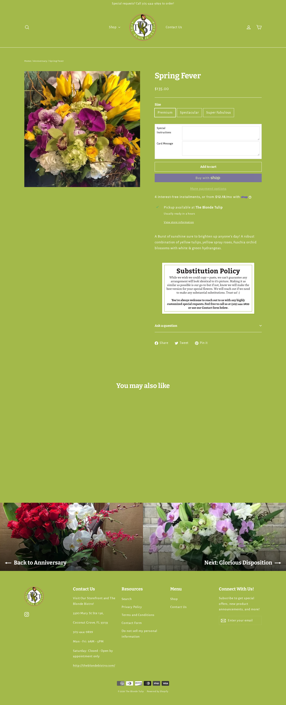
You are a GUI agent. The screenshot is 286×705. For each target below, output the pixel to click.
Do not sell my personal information (139, 633)
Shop (113, 27)
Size (158, 104)
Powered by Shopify (157, 691)
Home (27, 61)
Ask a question (166, 326)
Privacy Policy (132, 607)
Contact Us (174, 27)
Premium (165, 112)
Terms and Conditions (138, 615)
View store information (179, 222)
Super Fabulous (218, 112)
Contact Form (132, 623)
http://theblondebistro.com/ (94, 665)
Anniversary (40, 61)
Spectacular (189, 112)
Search (127, 599)
